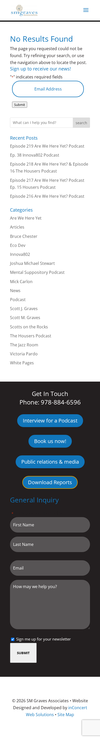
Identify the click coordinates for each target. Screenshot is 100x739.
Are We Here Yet (26, 218)
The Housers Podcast (30, 336)
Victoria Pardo (24, 354)
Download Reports (50, 482)
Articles (17, 227)
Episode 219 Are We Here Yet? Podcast (47, 146)
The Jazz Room (24, 345)
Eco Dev (17, 245)
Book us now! (50, 441)
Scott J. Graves (24, 308)
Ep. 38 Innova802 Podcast (34, 155)
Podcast (18, 299)
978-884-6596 (61, 402)
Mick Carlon (21, 281)
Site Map (65, 714)
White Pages (22, 363)
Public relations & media (50, 461)
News (15, 290)
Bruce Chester (23, 236)
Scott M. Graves (25, 317)
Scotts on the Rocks (29, 327)
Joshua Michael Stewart (32, 263)
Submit (19, 104)
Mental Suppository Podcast (37, 272)
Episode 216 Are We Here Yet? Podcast (47, 196)
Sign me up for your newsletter (43, 639)
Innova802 (20, 254)
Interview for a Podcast (50, 420)
